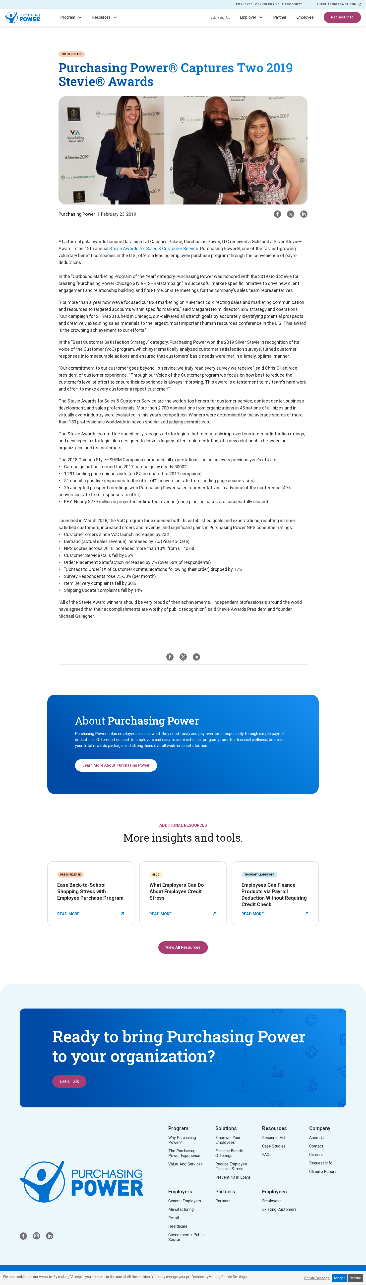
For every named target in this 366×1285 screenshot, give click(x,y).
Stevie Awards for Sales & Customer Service (153, 248)
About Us (317, 1137)
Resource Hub (274, 1137)
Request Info (342, 17)
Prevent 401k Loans (233, 1177)
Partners (225, 1192)
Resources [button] (274, 1128)
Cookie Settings (317, 1278)
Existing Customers (279, 1209)
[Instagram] (303, 214)
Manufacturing (181, 1209)
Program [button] (178, 1128)
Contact (316, 1146)
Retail (173, 1218)
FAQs (266, 1154)
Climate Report (322, 1171)
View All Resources (183, 947)
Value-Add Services (185, 1164)
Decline (355, 1278)
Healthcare (177, 1226)
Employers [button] (180, 1192)
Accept (339, 1278)
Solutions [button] (226, 1128)
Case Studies (274, 1146)
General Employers (184, 1201)
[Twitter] (290, 214)
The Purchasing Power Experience (184, 1153)
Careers (316, 1154)
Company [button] (319, 1128)
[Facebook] (277, 214)
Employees (274, 1192)
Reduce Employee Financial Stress (232, 1166)
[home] (22, 17)
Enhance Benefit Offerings (230, 1153)
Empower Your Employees (227, 1140)
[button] (80, 17)
